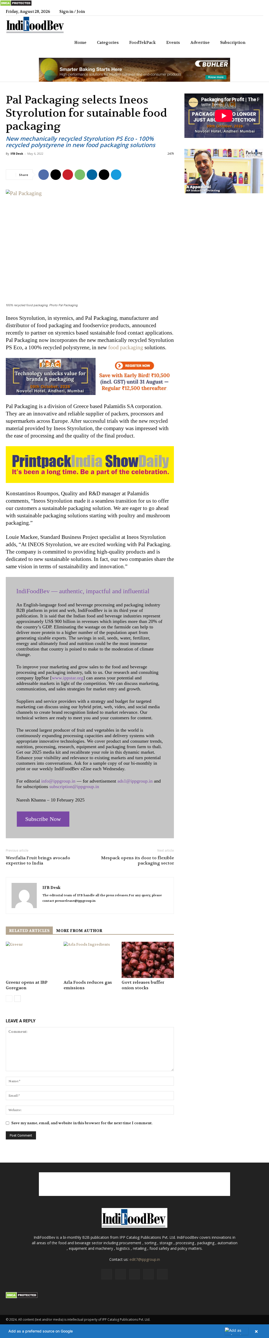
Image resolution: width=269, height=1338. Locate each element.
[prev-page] (9, 998)
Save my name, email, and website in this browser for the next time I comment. (81, 1123)
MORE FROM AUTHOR (79, 930)
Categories (108, 42)
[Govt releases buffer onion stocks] (148, 960)
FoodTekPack (142, 42)
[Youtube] (259, 11)
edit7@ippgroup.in (145, 1259)
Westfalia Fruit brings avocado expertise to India (38, 860)
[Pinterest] (68, 174)
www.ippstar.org (67, 677)
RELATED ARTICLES (29, 930)
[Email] (104, 174)
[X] (251, 11)
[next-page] (17, 998)
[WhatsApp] (80, 174)
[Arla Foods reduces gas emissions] (90, 960)
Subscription (232, 42)
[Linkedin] (242, 11)
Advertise (200, 42)
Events (173, 42)
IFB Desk (17, 153)
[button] (257, 42)
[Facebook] (225, 11)
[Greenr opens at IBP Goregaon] (32, 960)
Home (80, 42)
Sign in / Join (72, 11)
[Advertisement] (134, 1184)
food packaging (125, 347)
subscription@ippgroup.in (74, 786)
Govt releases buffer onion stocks (143, 985)
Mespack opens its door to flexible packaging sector (137, 860)
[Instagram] (233, 11)
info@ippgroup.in (58, 781)
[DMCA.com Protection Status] (16, 5)
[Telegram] (116, 174)
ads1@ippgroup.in (135, 781)
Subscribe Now (43, 819)
